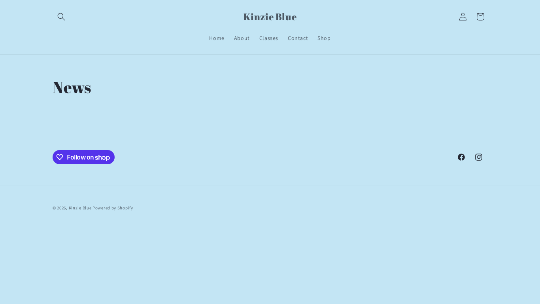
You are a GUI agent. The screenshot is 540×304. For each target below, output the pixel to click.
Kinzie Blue (81, 208)
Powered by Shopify (113, 208)
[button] (61, 16)
